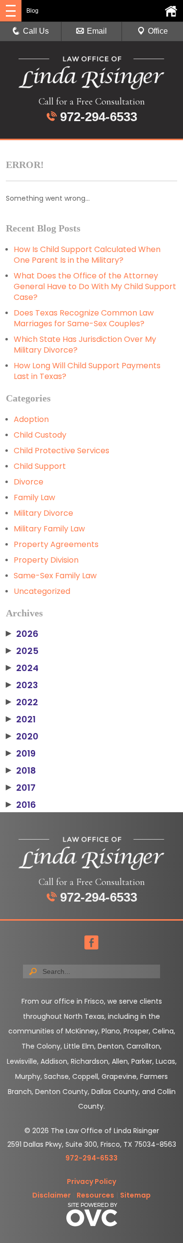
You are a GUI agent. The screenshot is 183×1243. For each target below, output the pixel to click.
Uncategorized (42, 591)
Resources (95, 1195)
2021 (21, 719)
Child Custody (40, 435)
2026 (22, 634)
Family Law (34, 497)
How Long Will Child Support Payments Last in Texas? (87, 371)
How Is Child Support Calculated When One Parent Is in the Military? (87, 255)
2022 (22, 702)
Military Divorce (43, 513)
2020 (22, 736)
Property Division (46, 560)
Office (158, 31)
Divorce (28, 481)
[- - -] (10, 10)
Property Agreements (56, 544)
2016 (21, 805)
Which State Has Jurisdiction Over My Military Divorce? (85, 345)
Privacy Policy (91, 1181)
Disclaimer (51, 1195)
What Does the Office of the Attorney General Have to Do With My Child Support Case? (95, 286)
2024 (22, 668)
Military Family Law (49, 528)
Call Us (36, 31)
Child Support (40, 466)
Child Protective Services (61, 450)
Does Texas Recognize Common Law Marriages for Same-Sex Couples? (84, 318)
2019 (21, 753)
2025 (22, 651)
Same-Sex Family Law (55, 575)
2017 (21, 788)
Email (97, 31)
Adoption (31, 419)
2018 (21, 771)
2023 (22, 685)
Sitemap (135, 1195)
